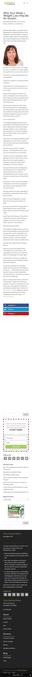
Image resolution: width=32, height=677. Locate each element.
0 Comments (18, 24)
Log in (13, 672)
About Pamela (7, 619)
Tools (4, 661)
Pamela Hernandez (10, 21)
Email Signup (7, 657)
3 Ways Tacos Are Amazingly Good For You (15, 492)
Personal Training (8, 638)
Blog (5, 653)
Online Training (8, 641)
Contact (5, 622)
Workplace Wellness (9, 648)
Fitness (5, 24)
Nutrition (11, 24)
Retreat (5, 645)
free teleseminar (7, 290)
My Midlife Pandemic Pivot (11, 475)
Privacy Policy (7, 629)
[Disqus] (16, 338)
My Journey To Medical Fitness (12, 472)
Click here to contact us (10, 585)
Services (7, 634)
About (6, 614)
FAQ (4, 625)
